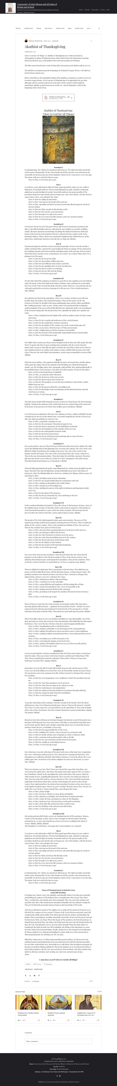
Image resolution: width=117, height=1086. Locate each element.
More (88, 28)
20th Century (37, 964)
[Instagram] (60, 1076)
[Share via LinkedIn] (34, 975)
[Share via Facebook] (25, 975)
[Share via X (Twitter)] (30, 975)
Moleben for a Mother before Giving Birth (28, 1014)
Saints (69, 28)
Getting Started (28, 28)
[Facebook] (57, 1076)
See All (99, 991)
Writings (38, 28)
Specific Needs (79, 28)
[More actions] (91, 41)
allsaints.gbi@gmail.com (58, 1059)
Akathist (28, 964)
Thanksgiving (48, 964)
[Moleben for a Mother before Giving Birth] (29, 1002)
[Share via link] (39, 975)
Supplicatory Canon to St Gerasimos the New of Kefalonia (86, 1014)
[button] (99, 28)
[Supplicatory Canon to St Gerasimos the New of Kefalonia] (88, 1002)
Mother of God (60, 28)
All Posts (18, 28)
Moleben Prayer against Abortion (56, 1014)
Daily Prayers (48, 28)
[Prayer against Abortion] (58, 1002)
